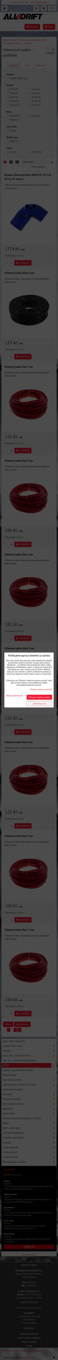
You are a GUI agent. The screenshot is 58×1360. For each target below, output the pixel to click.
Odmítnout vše (39, 703)
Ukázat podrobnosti (14, 695)
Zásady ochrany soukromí (41, 689)
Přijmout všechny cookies (39, 697)
